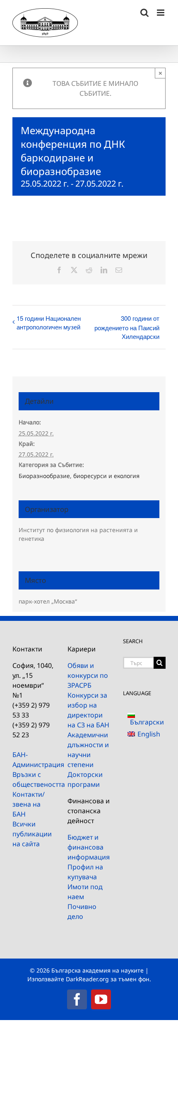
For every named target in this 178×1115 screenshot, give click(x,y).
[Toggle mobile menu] (161, 12)
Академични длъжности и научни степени (88, 749)
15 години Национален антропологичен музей (49, 322)
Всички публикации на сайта (32, 833)
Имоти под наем (85, 891)
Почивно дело (81, 911)
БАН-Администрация (33, 759)
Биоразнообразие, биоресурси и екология (79, 476)
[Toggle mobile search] (144, 12)
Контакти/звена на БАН (28, 804)
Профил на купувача (85, 871)
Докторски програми (85, 779)
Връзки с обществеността (33, 779)
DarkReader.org (87, 979)
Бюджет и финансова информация (88, 847)
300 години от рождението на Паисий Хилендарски (126, 327)
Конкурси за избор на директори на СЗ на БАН (88, 710)
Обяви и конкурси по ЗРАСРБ (87, 675)
